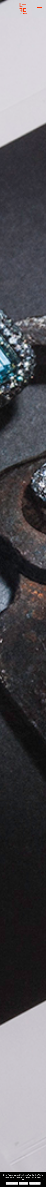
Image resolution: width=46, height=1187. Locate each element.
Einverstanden (11, 1183)
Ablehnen (23, 1183)
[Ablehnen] (43, 1179)
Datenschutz (35, 1183)
